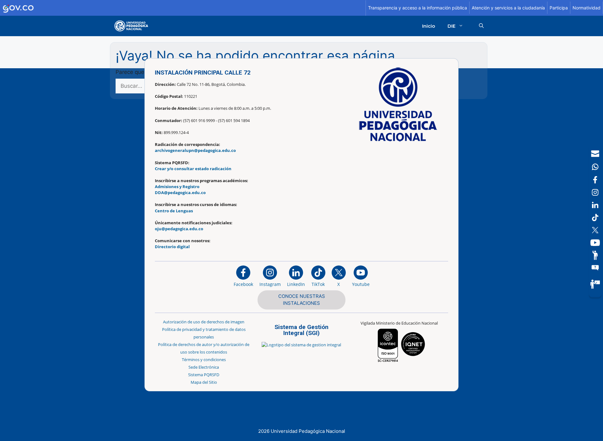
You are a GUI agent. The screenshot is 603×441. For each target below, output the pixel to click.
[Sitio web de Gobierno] (183, 8)
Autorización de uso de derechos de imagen (203, 322)
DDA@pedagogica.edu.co (180, 192)
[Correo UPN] (595, 153)
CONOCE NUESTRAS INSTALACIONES (301, 299)
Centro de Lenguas (174, 211)
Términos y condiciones (204, 359)
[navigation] (595, 220)
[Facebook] (595, 180)
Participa (559, 7)
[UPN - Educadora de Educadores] (133, 26)
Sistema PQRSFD (203, 374)
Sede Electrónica (203, 367)
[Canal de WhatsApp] (595, 167)
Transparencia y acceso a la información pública (417, 7)
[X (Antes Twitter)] (595, 230)
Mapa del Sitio (204, 382)
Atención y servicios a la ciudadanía (508, 7)
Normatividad (586, 7)
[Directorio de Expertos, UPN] (595, 284)
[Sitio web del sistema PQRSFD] (595, 268)
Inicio (428, 26)
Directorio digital (172, 246)
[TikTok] (595, 217)
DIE (451, 26)
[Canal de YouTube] (595, 243)
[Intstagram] (595, 192)
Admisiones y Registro (177, 186)
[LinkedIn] (595, 205)
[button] (481, 26)
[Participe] (595, 255)
